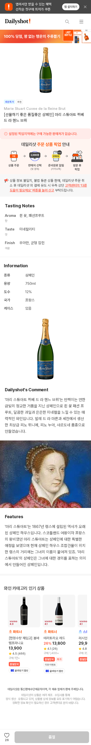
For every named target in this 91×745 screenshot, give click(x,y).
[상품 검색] (67, 21)
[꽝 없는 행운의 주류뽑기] (45, 36)
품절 (52, 737)
